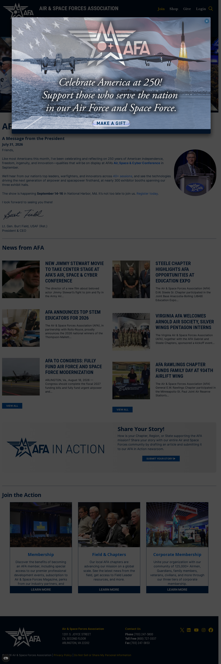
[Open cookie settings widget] (6, 658)
